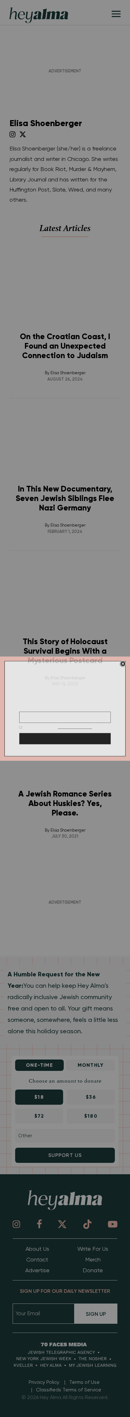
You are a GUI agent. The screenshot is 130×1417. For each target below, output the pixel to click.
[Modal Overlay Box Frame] (65, 709)
